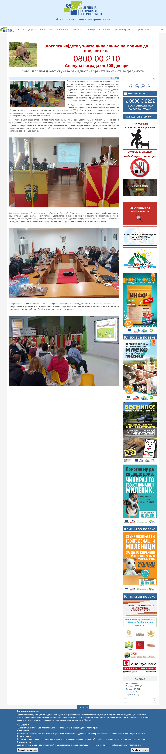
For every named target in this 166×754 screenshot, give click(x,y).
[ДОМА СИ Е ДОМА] (140, 259)
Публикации (143, 29)
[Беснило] (140, 432)
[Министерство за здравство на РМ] (129, 633)
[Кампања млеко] (140, 370)
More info (88, 720)
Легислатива (46, 29)
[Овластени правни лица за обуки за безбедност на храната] (140, 622)
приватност (83, 707)
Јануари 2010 (132, 688)
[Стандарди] (140, 666)
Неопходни (24, 730)
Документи (62, 29)
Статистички (25, 741)
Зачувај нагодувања (27, 750)
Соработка (77, 29)
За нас (21, 29)
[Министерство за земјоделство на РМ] (151, 633)
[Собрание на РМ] (140, 633)
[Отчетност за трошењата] (140, 607)
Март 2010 (130, 691)
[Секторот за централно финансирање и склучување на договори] (140, 654)
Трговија (90, 29)
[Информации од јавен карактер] (140, 213)
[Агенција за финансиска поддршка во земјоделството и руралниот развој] (129, 645)
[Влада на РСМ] (140, 645)
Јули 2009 (130, 683)
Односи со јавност (123, 29)
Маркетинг (24, 724)
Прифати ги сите (140, 750)
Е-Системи (104, 29)
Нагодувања (25, 736)
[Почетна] (8, 29)
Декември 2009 (132, 686)
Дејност (32, 29)
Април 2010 (131, 694)
